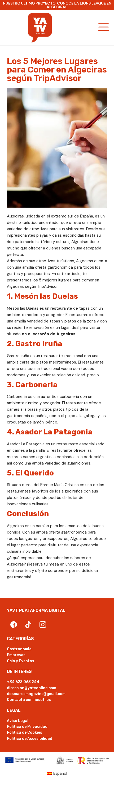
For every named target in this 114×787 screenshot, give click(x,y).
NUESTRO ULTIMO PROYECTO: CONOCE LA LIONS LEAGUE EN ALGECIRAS (57, 5)
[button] (104, 27)
